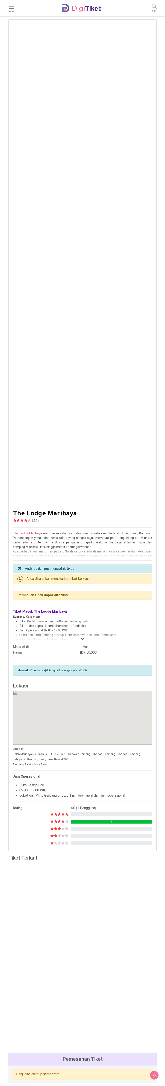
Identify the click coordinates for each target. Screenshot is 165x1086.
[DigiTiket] (81, 8)
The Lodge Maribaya (27, 533)
